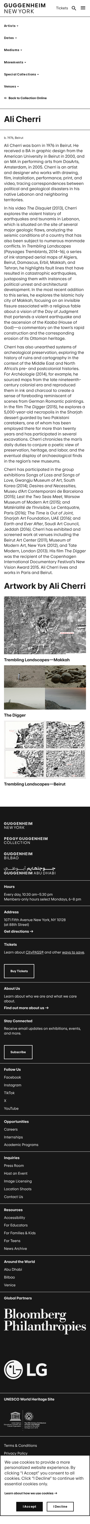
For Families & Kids (20, 1233)
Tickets (62, 8)
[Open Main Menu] (83, 8)
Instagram (13, 1085)
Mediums (14, 50)
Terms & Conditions (20, 1446)
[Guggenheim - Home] (24, 8)
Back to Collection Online (27, 98)
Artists (13, 26)
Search (74, 8)
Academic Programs (21, 1145)
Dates (12, 38)
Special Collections (23, 74)
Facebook (12, 1077)
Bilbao (9, 1277)
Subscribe (18, 1052)
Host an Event (16, 1173)
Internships (13, 1137)
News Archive (15, 1249)
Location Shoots (18, 1189)
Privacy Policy (16, 1453)
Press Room (14, 1166)
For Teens (12, 1241)
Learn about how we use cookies (29, 1493)
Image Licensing (18, 1181)
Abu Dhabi (13, 1269)
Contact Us (13, 1197)
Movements (16, 62)
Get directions (16, 931)
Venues (13, 86)
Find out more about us (24, 1008)
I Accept (29, 1506)
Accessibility (14, 1218)
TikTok (9, 1093)
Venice (10, 1285)
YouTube (11, 1108)
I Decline (60, 1506)
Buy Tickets (19, 971)
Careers (11, 1129)
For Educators (16, 1225)
